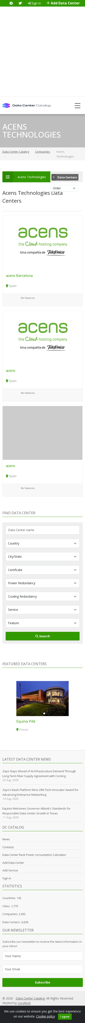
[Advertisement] (42, 51)
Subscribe (42, 982)
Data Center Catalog (30, 998)
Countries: (9, 898)
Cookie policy (45, 1016)
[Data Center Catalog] (26, 105)
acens (10, 370)
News (6, 839)
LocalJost (24, 1003)
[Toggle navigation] (78, 105)
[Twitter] (20, 3)
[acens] (43, 337)
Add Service (10, 870)
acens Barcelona (19, 275)
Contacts (8, 847)
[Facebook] (11, 3)
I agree (64, 1016)
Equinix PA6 (25, 721)
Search (44, 636)
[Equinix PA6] (42, 698)
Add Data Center (65, 3)
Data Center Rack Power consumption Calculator (34, 855)
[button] (41, 713)
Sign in (36, 3)
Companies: (10, 914)
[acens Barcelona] (43, 242)
